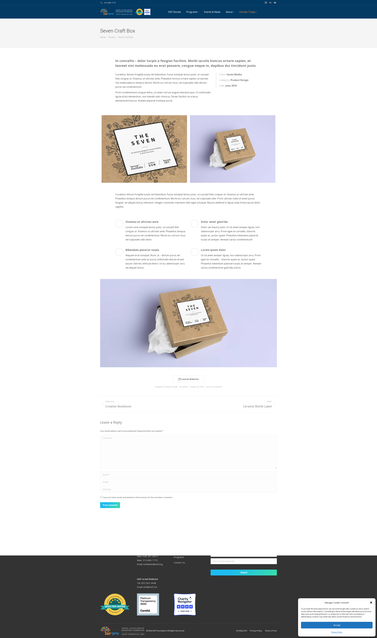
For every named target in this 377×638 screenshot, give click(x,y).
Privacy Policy (336, 632)
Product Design (171, 386)
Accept (336, 625)
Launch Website (190, 379)
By (184, 386)
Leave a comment (214, 386)
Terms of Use (271, 630)
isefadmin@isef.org (153, 564)
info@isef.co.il (150, 586)
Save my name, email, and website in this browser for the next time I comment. (138, 497)
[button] (371, 602)
